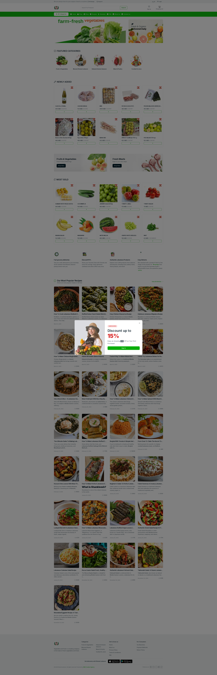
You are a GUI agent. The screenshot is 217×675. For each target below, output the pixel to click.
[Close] (139, 323)
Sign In (124, 348)
